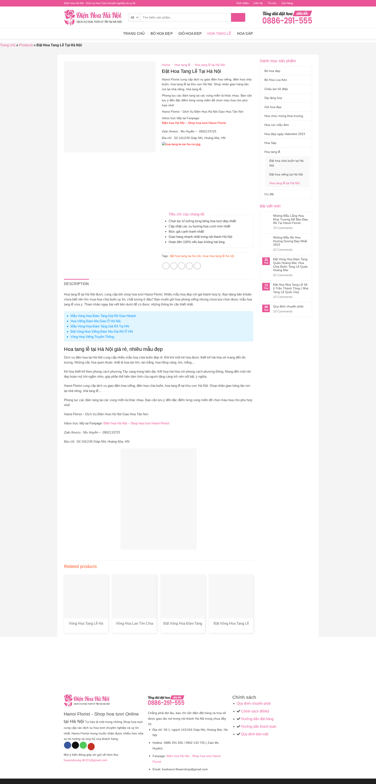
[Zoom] (69, 147)
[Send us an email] (310, 3)
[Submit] (238, 17)
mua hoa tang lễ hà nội (218, 256)
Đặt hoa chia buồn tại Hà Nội (286, 163)
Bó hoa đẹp (162, 33)
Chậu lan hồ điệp (276, 89)
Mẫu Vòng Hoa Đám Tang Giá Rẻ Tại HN (99, 326)
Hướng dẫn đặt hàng (257, 719)
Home (166, 65)
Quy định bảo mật (254, 734)
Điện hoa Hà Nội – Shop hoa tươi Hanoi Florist (194, 123)
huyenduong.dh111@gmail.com (85, 760)
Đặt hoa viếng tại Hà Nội (286, 174)
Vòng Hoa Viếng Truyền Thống (92, 337)
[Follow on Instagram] (301, 3)
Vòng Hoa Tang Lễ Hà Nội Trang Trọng (86, 626)
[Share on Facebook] (166, 266)
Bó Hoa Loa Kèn (275, 80)
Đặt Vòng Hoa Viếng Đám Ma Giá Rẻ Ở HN (101, 331)
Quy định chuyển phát (288, 306)
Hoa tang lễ (219, 33)
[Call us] (83, 745)
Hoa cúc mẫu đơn (276, 125)
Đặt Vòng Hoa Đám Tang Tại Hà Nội (182, 626)
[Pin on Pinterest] (189, 266)
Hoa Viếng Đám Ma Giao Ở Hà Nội (95, 321)
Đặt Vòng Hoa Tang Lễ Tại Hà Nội (231, 626)
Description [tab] (76, 284)
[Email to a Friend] (181, 266)
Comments (282, 228)
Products (26, 45)
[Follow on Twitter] (305, 3)
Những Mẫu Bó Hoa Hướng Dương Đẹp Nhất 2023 (290, 241)
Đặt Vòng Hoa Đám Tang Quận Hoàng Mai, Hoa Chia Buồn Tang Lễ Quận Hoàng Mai (290, 264)
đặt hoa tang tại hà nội (185, 256)
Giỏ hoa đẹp (190, 33)
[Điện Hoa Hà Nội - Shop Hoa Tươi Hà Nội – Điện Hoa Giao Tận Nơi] (93, 17)
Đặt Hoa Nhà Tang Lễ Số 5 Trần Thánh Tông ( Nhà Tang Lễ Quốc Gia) (290, 288)
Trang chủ (7, 45)
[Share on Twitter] (173, 266)
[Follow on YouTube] (91, 746)
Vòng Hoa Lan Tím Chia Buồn (134, 626)
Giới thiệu (242, 3)
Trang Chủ (134, 33)
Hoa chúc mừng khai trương (283, 116)
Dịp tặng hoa (273, 98)
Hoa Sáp (245, 33)
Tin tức (272, 3)
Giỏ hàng (287, 3)
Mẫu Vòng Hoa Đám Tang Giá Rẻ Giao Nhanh (103, 316)
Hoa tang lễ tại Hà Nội (284, 183)
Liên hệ (258, 3)
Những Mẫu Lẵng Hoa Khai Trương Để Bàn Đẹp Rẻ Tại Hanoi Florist (290, 219)
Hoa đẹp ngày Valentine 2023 (284, 134)
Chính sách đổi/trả (255, 711)
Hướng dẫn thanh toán (258, 726)
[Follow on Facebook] (297, 3)
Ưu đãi (269, 194)
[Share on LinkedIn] (197, 266)
